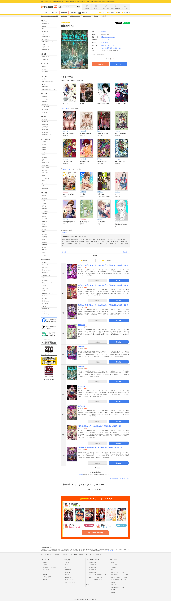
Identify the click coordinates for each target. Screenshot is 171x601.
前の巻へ (64, 252)
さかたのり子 (45, 226)
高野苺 (43, 239)
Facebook (91, 587)
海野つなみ (44, 206)
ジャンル (103, 12)
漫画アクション (45, 308)
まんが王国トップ (47, 554)
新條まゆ (44, 231)
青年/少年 (73, 12)
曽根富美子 (44, 237)
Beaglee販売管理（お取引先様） (119, 580)
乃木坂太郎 (44, 244)
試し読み (100, 64)
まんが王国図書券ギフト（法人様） (119, 577)
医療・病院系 (45, 188)
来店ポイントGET (46, 56)
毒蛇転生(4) (81, 325)
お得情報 (45, 579)
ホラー (43, 180)
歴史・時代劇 (45, 173)
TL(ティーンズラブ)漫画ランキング (97, 575)
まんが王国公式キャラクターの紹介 (119, 575)
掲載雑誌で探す (45, 104)
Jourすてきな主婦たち (47, 293)
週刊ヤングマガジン (46, 270)
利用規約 (113, 582)
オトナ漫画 (44, 157)
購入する (118, 64)
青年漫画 (44, 147)
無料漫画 (84, 12)
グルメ (43, 185)
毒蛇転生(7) (81, 386)
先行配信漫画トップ (46, 36)
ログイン (44, 69)
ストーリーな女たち (46, 264)
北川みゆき (44, 221)
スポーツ (44, 175)
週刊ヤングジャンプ (46, 283)
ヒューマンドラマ (46, 162)
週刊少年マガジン (46, 280)
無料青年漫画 (45, 129)
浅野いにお (44, 198)
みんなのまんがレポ (46, 112)
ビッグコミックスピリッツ (48, 275)
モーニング (44, 295)
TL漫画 (43, 152)
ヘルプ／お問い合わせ (47, 81)
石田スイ (44, 200)
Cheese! (44, 285)
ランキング (111, 12)
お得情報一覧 (45, 59)
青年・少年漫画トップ (47, 41)
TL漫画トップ (45, 44)
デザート (44, 306)
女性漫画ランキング (93, 565)
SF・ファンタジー (46, 183)
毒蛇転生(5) (81, 346)
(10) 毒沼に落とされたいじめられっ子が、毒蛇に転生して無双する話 (100, 447)
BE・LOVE (44, 262)
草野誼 (43, 224)
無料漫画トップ (45, 23)
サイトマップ (114, 592)
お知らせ (44, 79)
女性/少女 (64, 12)
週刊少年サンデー (46, 301)
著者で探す (44, 101)
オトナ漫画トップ (46, 49)
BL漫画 (43, 154)
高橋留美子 (44, 242)
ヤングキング (45, 303)
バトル (102, 48)
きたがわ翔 (44, 219)
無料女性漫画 (45, 124)
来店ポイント (127, 12)
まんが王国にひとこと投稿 (48, 89)
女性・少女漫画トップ (47, 39)
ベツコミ (44, 290)
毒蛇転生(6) (81, 366)
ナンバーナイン (105, 42)
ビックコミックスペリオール (49, 314)
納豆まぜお (108, 37)
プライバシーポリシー (116, 584)
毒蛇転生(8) (81, 406)
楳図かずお (44, 208)
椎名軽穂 (44, 229)
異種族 (115, 48)
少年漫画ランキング (93, 572)
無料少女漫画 (45, 127)
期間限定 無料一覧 (46, 134)
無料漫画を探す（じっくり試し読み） (120, 478)
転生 (119, 48)
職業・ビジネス (45, 167)
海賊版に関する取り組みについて (49, 355)
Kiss (43, 277)
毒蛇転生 (103, 31)
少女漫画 (44, 144)
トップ (45, 12)
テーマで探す (45, 99)
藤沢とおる (44, 250)
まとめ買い (107, 260)
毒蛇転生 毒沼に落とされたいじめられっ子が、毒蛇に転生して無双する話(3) (103, 305)
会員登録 (44, 66)
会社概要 (113, 589)
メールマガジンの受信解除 (49, 567)
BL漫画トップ (45, 47)
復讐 (111, 48)
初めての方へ (45, 86)
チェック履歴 (45, 71)
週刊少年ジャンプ (46, 272)
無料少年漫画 (45, 132)
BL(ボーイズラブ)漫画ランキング (97, 577)
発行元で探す (45, 109)
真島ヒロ (44, 252)
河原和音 (44, 216)
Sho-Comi (44, 298)
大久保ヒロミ (45, 211)
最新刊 (85, 260)
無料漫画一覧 (45, 121)
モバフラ (44, 311)
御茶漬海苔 (44, 213)
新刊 (119, 12)
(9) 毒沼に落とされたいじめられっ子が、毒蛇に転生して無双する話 (99, 426)
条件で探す (44, 96)
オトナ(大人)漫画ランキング (95, 580)
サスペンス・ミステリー (48, 170)
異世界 (107, 48)
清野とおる (44, 234)
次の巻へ (125, 252)
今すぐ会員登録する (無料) (95, 532)
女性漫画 (44, 142)
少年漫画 (44, 149)
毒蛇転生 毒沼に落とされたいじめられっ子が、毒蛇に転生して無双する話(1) (103, 265)
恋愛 (43, 160)
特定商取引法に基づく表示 (117, 587)
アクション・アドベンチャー (49, 178)
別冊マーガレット (46, 288)
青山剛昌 (44, 195)
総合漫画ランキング (93, 562)
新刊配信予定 (45, 31)
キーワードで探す (46, 106)
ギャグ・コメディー (46, 165)
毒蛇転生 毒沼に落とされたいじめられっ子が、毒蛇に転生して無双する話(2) (103, 285)
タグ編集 (64, 232)
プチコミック (45, 267)
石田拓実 (44, 203)
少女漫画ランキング (93, 567)
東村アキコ (44, 247)
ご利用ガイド (45, 84)
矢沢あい (44, 255)
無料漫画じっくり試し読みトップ (63, 554)
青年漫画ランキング (93, 570)
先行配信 (54, 12)
